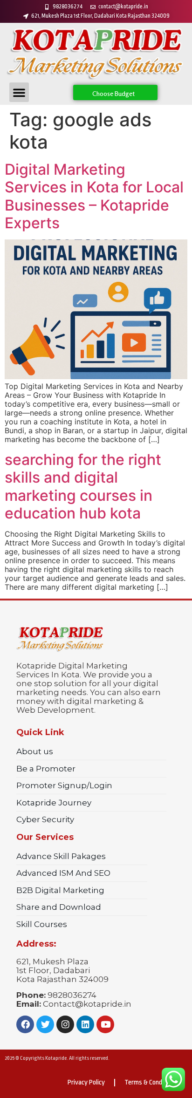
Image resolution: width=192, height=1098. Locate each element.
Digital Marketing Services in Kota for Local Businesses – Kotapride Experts (94, 196)
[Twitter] (45, 1024)
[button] (19, 92)
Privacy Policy (86, 1082)
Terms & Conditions (151, 1082)
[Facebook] (25, 1024)
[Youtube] (105, 1024)
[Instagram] (65, 1024)
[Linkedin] (85, 1024)
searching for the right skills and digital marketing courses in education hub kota (83, 486)
